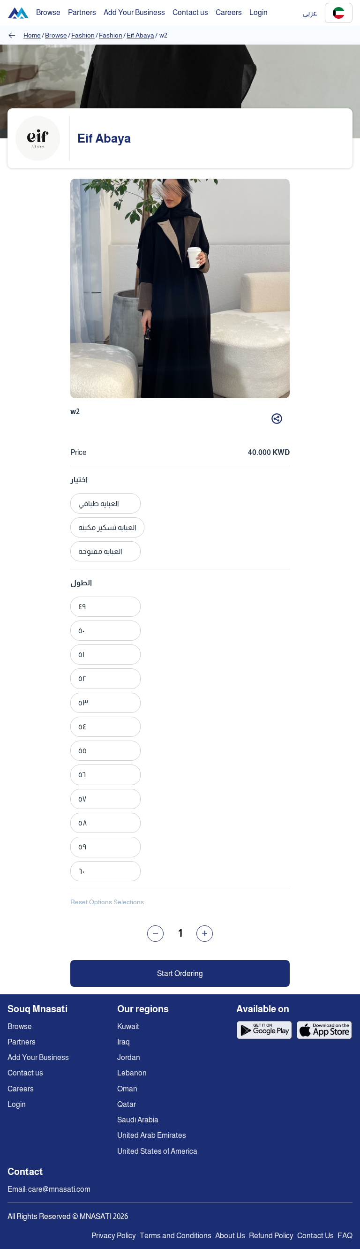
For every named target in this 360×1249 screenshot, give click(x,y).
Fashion (83, 35)
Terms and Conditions (175, 1236)
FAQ (345, 1236)
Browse (56, 35)
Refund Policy (271, 1236)
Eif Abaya (140, 35)
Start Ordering (180, 973)
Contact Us (315, 1236)
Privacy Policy (113, 1236)
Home (32, 35)
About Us (230, 1236)
